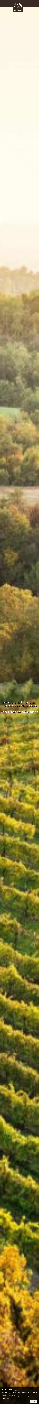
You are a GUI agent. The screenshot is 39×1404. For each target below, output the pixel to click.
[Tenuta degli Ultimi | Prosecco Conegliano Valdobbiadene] (19, 6)
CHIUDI (33, 1401)
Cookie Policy (6, 1398)
